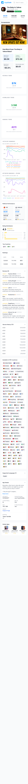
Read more (5, 493)
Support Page (6, 510)
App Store (11, 11)
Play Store (18, 11)
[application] (14, 157)
